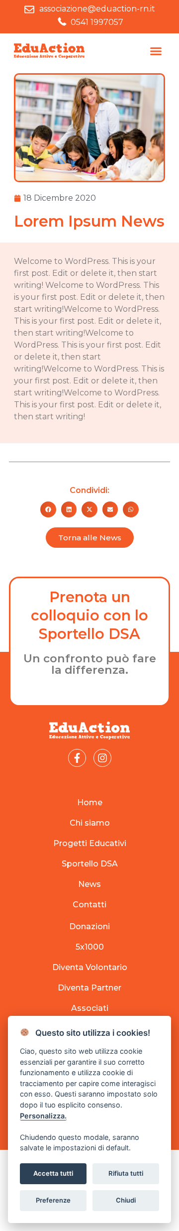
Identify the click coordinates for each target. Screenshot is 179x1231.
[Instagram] (102, 758)
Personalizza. (43, 1115)
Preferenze (53, 1200)
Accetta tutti (53, 1173)
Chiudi (126, 1200)
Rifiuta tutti (125, 1173)
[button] (156, 50)
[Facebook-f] (77, 758)
